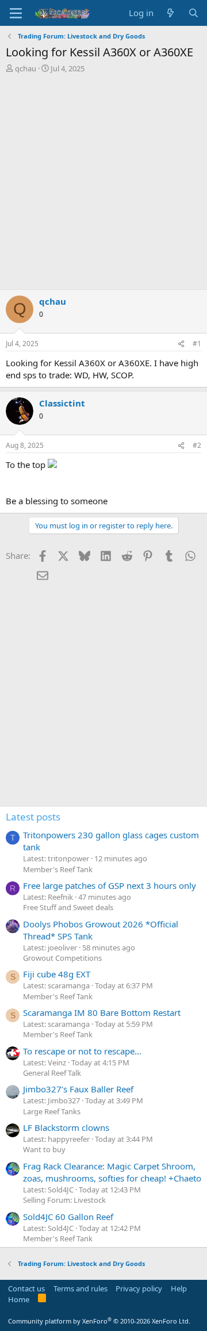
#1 (197, 343)
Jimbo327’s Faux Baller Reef (78, 1089)
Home (18, 1299)
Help (179, 1288)
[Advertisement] (103, 182)
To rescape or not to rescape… (82, 1051)
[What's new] (170, 13)
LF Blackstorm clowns (66, 1127)
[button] (15, 13)
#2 (197, 445)
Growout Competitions (62, 958)
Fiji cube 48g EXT (56, 974)
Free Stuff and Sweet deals (68, 907)
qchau (25, 68)
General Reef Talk (52, 1073)
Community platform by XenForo (99, 1321)
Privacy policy (139, 1288)
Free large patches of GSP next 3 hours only (109, 885)
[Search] (193, 13)
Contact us (26, 1288)
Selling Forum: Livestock (64, 1200)
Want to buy (44, 1149)
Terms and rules (80, 1288)
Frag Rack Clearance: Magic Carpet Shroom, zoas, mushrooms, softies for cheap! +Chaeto (112, 1172)
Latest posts (33, 816)
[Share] (181, 344)
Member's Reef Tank (58, 869)
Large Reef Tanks (51, 1111)
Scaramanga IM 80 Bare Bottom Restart (102, 1012)
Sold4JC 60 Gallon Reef (68, 1216)
